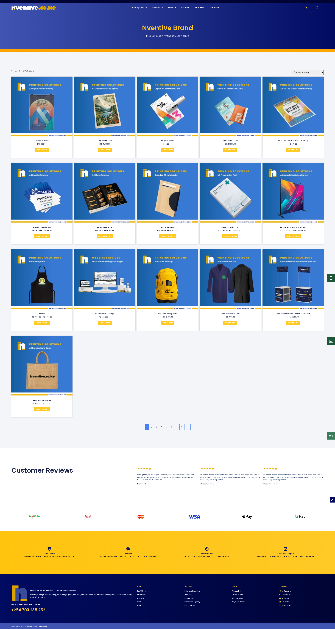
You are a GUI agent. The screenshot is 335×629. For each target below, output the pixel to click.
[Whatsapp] (331, 436)
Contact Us (214, 7)
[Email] (331, 341)
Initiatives (199, 7)
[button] (306, 8)
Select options (41, 236)
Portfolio (185, 7)
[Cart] (317, 7)
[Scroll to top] (332, 500)
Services (156, 7)
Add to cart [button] (42, 149)
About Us (172, 7)
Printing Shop (138, 7)
